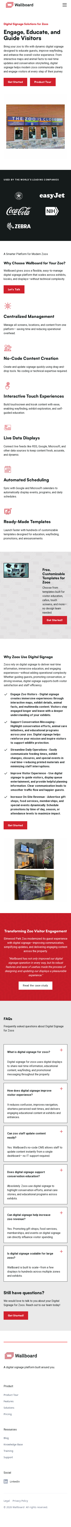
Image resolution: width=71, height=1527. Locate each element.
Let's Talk (14, 289)
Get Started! (55, 620)
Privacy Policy (20, 1500)
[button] (63, 5)
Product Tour (43, 81)
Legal (7, 1500)
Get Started (15, 81)
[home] (20, 5)
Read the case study (35, 985)
